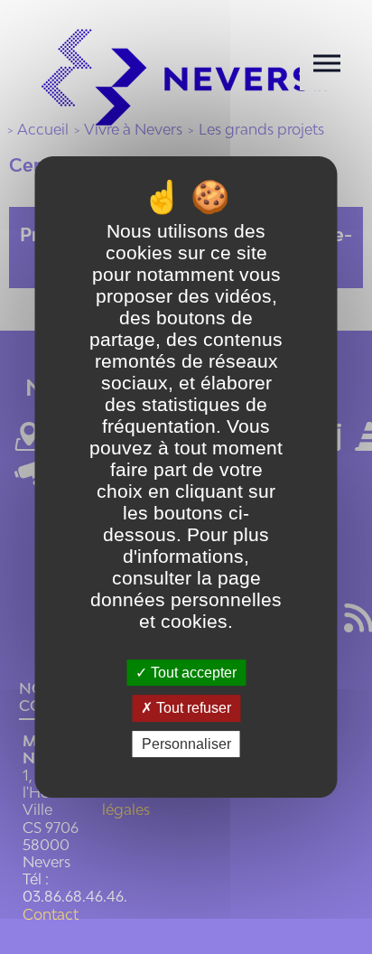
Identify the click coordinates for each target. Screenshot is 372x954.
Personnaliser (186, 744)
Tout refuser (192, 708)
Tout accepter (192, 672)
